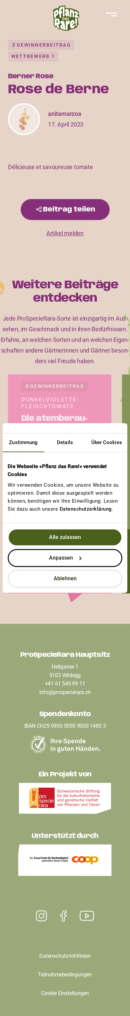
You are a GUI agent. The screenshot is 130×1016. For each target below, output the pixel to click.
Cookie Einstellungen (65, 993)
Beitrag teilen (69, 209)
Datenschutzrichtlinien (65, 956)
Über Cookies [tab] (106, 442)
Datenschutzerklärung (86, 509)
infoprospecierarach (65, 692)
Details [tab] (65, 442)
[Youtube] (41, 916)
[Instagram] (87, 916)
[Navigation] (110, 14)
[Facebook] (63, 916)
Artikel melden (65, 233)
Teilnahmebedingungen (65, 974)
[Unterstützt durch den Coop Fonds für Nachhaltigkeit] (65, 862)
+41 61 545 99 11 (65, 683)
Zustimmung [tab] (23, 442)
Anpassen (61, 558)
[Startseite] (65, 19)
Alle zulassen (65, 537)
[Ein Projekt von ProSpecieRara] (65, 800)
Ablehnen (65, 578)
